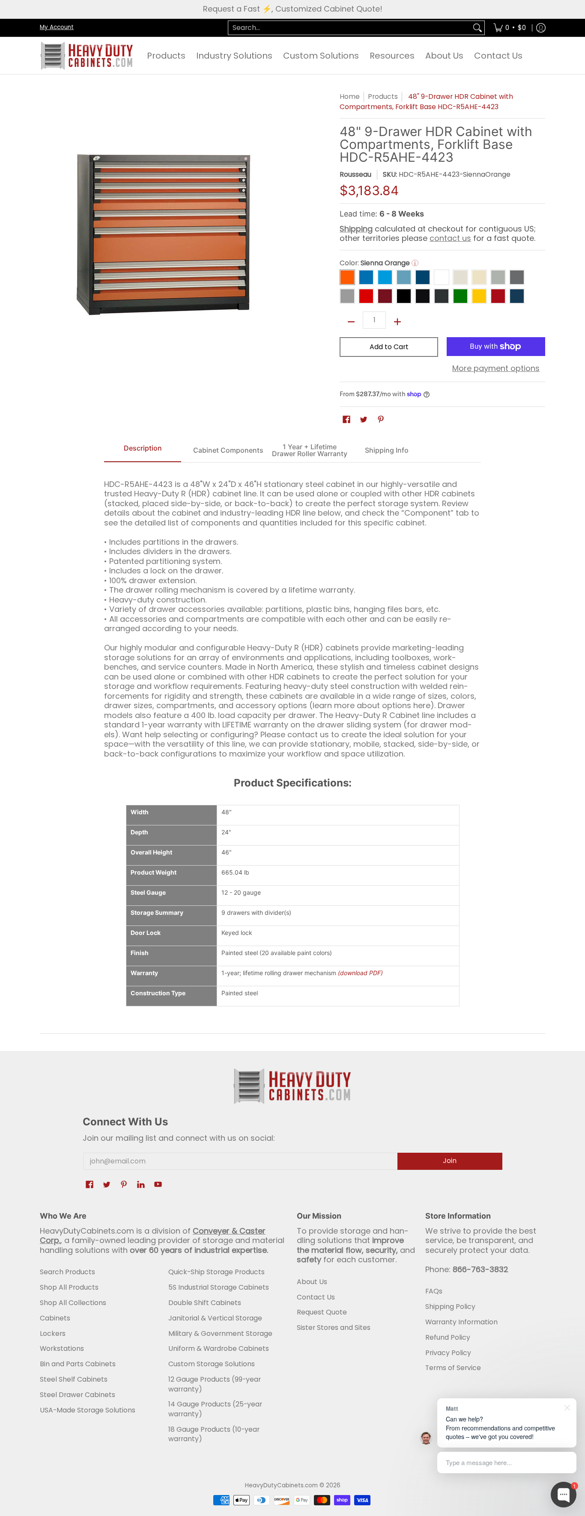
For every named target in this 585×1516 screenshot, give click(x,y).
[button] (346, 420)
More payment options (496, 369)
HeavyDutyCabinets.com (281, 1485)
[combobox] (349, 28)
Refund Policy (447, 1337)
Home (350, 96)
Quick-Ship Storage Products (216, 1272)
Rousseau (355, 174)
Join (450, 1161)
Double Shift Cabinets (204, 1303)
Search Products (67, 1272)
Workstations (62, 1348)
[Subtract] (351, 321)
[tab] (142, 450)
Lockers (53, 1333)
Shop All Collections (73, 1303)
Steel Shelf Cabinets (73, 1379)
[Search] (477, 28)
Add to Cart (389, 347)
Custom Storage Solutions (211, 1364)
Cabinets (55, 1318)
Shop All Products (69, 1287)
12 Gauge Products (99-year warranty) (214, 1384)
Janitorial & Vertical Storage (215, 1318)
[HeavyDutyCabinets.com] (87, 55)
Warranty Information (461, 1322)
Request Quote (322, 1312)
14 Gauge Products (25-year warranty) (215, 1409)
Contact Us (316, 1297)
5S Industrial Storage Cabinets (218, 1287)
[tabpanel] (292, 615)
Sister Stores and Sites (333, 1327)
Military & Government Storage (220, 1333)
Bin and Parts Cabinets (78, 1364)
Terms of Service (453, 1368)
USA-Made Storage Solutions (87, 1410)
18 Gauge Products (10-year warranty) (214, 1434)
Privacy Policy (448, 1353)
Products (383, 96)
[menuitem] (509, 28)
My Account (57, 27)
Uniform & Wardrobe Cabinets (218, 1348)
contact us (450, 238)
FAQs (433, 1291)
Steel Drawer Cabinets (77, 1395)
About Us (312, 1282)
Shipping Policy (450, 1306)
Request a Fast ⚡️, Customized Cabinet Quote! (292, 8)
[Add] (397, 321)
